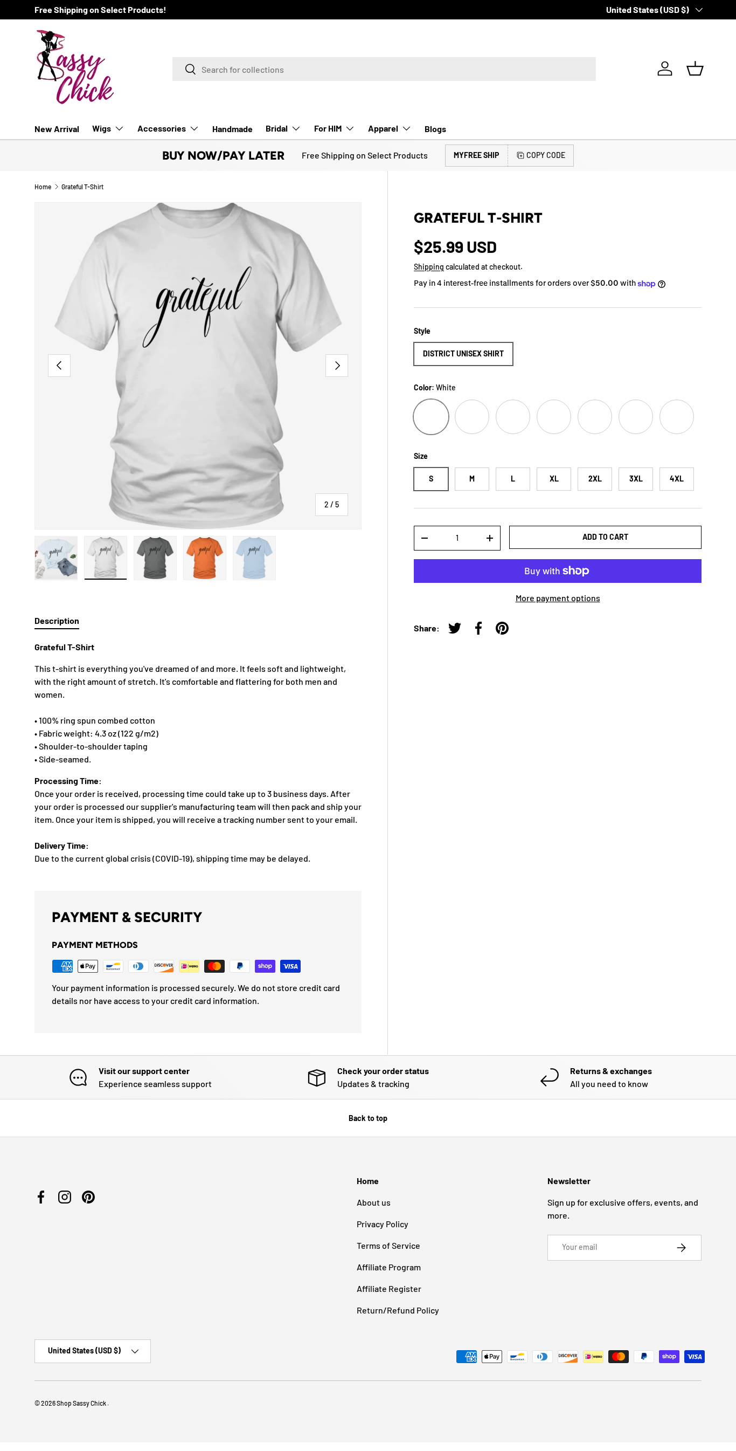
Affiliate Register (389, 1288)
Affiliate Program (389, 1267)
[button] (695, 68)
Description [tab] (56, 620)
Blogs (435, 128)
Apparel (383, 128)
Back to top (368, 1118)
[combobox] (384, 69)
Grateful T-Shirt (82, 186)
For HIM (328, 128)
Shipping (429, 266)
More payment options (558, 598)
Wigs (101, 128)
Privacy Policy (382, 1224)
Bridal (277, 128)
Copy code (545, 155)
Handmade (232, 128)
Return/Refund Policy (398, 1310)
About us (374, 1202)
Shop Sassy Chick (82, 1403)
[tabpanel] (198, 753)
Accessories (161, 128)
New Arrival (56, 128)
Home (42, 186)
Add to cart (605, 536)
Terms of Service (388, 1245)
